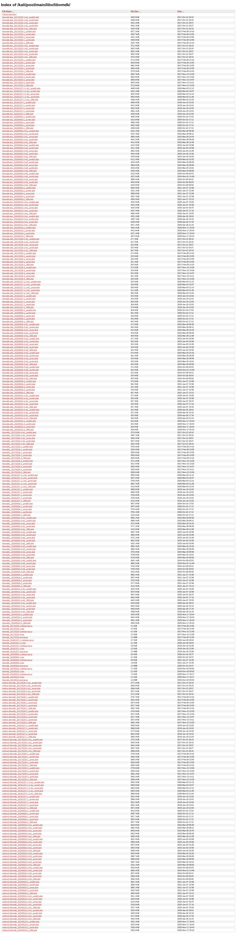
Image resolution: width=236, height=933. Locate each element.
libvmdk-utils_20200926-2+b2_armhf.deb (20, 347)
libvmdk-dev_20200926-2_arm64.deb (18, 191)
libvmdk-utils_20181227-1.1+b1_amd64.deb (21, 282)
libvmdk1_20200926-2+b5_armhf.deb (18, 569)
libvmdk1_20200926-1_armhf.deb (17, 512)
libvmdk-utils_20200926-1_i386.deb (18, 322)
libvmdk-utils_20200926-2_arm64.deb (18, 384)
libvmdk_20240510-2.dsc (13, 677)
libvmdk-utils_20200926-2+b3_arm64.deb (20, 356)
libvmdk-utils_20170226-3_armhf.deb (18, 276)
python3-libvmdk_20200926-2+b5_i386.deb (21, 879)
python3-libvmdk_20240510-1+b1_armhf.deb (22, 905)
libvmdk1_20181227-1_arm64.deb (17, 492)
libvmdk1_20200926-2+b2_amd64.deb (19, 532)
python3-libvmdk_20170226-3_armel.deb (20, 774)
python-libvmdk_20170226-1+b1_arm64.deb (21, 686)
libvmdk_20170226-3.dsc (13, 634)
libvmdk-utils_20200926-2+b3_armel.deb (20, 358)
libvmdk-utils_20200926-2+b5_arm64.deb (20, 370)
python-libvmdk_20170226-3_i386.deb (19, 723)
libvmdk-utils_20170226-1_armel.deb (18, 259)
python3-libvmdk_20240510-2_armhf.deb (20, 927)
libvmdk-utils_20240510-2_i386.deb (18, 430)
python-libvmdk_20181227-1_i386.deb (19, 737)
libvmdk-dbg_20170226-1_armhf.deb (18, 40)
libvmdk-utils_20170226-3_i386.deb (18, 279)
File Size (134, 11)
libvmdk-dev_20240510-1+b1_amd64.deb (20, 202)
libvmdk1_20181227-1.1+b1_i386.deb (19, 487)
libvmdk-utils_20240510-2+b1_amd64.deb (20, 410)
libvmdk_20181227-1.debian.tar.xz (17, 646)
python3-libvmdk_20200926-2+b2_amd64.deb (22, 839)
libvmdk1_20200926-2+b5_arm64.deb (19, 563)
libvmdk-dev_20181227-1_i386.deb (17, 114)
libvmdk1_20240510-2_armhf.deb (17, 620)
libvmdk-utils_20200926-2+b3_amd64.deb (20, 353)
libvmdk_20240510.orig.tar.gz (15, 680)
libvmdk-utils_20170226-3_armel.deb (18, 273)
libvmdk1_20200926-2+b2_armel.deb (18, 538)
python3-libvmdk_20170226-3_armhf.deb (20, 777)
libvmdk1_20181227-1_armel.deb (17, 495)
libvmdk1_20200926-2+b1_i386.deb (18, 529)
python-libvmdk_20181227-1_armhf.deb (19, 734)
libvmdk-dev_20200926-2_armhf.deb (18, 196)
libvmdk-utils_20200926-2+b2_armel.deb (20, 344)
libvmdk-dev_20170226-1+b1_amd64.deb (20, 46)
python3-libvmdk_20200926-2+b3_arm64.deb (22, 856)
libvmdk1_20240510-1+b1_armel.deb (18, 595)
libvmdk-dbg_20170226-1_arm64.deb (18, 34)
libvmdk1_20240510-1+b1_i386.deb (18, 600)
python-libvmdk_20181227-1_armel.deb (19, 731)
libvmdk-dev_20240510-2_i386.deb (17, 236)
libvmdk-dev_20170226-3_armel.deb (18, 80)
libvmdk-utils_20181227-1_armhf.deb (18, 304)
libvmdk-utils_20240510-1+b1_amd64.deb (20, 395)
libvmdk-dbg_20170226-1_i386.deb (17, 43)
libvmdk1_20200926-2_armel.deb (17, 580)
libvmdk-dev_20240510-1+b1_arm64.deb (20, 205)
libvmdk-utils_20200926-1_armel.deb (18, 316)
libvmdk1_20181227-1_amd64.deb (17, 489)
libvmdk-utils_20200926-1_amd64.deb (19, 310)
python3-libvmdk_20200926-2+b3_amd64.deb (22, 853)
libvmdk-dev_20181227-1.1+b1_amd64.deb (21, 88)
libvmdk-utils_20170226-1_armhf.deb (18, 262)
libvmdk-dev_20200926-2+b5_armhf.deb (20, 182)
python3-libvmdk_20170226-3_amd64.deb (20, 768)
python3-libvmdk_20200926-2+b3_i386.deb (21, 865)
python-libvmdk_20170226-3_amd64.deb (20, 711)
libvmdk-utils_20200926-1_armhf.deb (18, 319)
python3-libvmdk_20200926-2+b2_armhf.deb (22, 848)
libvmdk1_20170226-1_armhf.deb (17, 455)
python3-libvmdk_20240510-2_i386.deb (19, 930)
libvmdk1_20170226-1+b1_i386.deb (18, 444)
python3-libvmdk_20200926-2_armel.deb (20, 888)
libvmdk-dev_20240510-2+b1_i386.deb (19, 225)
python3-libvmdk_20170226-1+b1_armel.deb (22, 745)
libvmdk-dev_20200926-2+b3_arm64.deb (20, 162)
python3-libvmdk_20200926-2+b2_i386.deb (21, 851)
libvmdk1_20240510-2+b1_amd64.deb (19, 603)
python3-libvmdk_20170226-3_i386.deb (19, 779)
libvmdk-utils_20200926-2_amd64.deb (19, 381)
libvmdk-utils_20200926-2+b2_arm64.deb (20, 341)
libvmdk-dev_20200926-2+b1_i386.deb (19, 142)
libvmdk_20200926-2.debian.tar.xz (17, 660)
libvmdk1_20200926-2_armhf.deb (17, 583)
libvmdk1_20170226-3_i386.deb (16, 472)
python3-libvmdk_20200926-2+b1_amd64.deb (22, 825)
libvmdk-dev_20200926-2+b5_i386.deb (19, 185)
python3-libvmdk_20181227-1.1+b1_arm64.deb (23, 785)
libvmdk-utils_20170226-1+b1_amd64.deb (20, 239)
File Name (7, 11)
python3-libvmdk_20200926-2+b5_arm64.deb (22, 870)
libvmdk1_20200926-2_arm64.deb (17, 578)
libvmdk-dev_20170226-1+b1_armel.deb (20, 51)
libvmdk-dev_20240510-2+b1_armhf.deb (20, 222)
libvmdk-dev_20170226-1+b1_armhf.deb (20, 54)
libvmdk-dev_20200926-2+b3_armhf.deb (20, 168)
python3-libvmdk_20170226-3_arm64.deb (20, 771)
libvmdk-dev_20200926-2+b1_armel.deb (20, 137)
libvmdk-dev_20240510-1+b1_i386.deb (19, 213)
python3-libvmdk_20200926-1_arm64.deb (20, 814)
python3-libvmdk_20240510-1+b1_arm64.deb (22, 899)
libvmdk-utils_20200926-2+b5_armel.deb (20, 373)
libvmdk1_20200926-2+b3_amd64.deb (19, 546)
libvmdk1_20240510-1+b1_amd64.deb (19, 589)
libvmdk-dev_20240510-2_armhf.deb (18, 233)
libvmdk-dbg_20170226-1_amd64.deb (19, 31)
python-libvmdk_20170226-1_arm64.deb (20, 700)
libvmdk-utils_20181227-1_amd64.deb (19, 296)
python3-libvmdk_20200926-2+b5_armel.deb (22, 873)
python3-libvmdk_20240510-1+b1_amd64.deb (22, 896)
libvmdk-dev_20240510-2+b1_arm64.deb (20, 219)
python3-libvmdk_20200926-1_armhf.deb (20, 819)
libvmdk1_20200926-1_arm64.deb (17, 506)
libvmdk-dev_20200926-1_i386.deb (17, 128)
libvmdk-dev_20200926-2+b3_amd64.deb (20, 159)
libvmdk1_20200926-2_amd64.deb (17, 575)
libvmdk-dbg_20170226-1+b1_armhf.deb (20, 26)
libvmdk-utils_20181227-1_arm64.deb (18, 299)
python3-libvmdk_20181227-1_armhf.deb (20, 805)
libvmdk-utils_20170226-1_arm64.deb (18, 256)
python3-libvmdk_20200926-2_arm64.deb (20, 885)
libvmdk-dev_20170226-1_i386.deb (17, 71)
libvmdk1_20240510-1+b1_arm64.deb (19, 592)
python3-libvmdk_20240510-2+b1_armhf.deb (22, 916)
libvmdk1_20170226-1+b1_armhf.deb (18, 441)
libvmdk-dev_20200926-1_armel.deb (18, 122)
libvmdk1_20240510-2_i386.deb (16, 623)
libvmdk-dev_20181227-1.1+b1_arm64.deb (21, 91)
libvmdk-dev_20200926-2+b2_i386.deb (19, 157)
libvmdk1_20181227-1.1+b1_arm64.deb (19, 478)
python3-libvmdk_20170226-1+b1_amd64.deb (22, 740)
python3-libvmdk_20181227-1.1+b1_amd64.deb (23, 782)
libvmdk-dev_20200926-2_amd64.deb (19, 188)
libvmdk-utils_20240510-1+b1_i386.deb (19, 407)
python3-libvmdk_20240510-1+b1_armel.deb (22, 902)
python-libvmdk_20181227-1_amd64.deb (20, 725)
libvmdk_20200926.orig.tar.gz (15, 666)
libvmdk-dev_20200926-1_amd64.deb (19, 117)
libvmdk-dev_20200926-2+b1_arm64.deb (20, 134)
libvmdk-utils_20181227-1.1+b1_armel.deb (21, 287)
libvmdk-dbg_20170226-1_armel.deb (18, 37)
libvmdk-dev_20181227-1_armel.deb (18, 108)
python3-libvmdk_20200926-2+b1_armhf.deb (22, 834)
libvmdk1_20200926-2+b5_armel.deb (18, 566)
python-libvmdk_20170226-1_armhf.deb (19, 705)
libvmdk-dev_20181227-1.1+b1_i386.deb (20, 100)
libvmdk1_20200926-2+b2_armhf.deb (18, 540)
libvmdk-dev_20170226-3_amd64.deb (19, 74)
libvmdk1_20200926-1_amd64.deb (17, 504)
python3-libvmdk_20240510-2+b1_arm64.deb (22, 913)
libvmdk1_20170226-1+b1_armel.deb (18, 438)
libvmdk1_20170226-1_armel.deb (17, 452)
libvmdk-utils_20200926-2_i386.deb (18, 393)
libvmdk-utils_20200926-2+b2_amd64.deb (20, 339)
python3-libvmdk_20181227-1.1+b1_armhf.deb (22, 791)
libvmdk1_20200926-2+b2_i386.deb (18, 543)
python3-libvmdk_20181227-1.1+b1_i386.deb (22, 794)
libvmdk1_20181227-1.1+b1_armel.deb (19, 481)
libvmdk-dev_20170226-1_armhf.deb (18, 68)
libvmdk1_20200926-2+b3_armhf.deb (18, 555)
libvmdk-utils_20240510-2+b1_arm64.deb (20, 413)
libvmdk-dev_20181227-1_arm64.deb (18, 105)
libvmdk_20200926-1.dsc (13, 657)
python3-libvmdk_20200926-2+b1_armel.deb (22, 831)
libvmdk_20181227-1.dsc (13, 649)
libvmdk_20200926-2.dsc (13, 663)
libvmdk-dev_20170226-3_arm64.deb (18, 77)
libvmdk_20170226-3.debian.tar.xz (17, 632)
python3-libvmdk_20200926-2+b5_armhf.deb (22, 876)
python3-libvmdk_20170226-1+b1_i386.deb (21, 751)
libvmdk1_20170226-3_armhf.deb (17, 469)
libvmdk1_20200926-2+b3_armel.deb (18, 552)
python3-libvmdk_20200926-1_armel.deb (20, 816)
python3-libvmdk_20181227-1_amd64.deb (20, 796)
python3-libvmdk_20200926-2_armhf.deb (20, 890)
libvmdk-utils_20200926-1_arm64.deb (18, 313)
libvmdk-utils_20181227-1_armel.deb (18, 302)
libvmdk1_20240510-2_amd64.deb (17, 614)
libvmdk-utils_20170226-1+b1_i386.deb (19, 250)
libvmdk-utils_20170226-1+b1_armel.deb (20, 245)
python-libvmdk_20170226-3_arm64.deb (20, 714)
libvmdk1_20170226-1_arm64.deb (17, 449)
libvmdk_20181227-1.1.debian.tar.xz (18, 640)
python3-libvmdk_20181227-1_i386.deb (19, 808)
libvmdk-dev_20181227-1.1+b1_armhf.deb (20, 97)
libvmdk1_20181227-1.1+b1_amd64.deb (20, 475)
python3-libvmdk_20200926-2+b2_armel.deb (22, 845)
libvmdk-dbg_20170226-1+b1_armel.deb (20, 23)
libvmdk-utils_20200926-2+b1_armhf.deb (20, 333)
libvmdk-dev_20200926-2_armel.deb (18, 193)
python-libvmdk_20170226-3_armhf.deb (19, 720)
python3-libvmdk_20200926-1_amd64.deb (20, 811)
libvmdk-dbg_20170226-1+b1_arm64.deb (20, 20)
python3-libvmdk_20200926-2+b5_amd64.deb (22, 868)
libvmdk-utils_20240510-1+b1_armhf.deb (20, 404)
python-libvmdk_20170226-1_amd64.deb (20, 697)
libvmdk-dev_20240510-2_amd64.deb (19, 228)
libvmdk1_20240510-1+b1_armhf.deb (18, 597)
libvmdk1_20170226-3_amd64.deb (17, 461)
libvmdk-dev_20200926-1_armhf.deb (18, 125)
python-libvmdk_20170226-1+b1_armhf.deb (21, 691)
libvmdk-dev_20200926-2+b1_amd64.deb (20, 131)
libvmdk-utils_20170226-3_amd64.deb (19, 267)
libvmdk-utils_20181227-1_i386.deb (18, 307)
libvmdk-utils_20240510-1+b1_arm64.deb (20, 398)
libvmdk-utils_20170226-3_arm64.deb (18, 270)
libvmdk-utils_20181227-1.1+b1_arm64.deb (21, 284)
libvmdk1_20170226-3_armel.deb (17, 467)
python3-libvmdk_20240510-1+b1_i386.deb (21, 908)
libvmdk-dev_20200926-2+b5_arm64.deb (20, 176)
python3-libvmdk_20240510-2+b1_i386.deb (21, 919)
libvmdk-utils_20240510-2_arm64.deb (18, 424)
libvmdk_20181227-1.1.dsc (14, 643)
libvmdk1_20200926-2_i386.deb (16, 586)
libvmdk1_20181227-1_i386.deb (16, 501)
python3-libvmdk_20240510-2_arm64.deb (20, 925)
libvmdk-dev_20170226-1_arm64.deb (18, 63)
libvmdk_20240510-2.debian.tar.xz (17, 674)
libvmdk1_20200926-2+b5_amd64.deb (19, 560)
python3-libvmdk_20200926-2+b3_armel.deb (22, 859)
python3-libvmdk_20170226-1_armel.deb (20, 760)
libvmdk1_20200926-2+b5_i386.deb (18, 572)
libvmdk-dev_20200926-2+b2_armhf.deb (20, 154)
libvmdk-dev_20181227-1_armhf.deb (18, 111)
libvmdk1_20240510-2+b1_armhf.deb (18, 609)
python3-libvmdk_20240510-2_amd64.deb (20, 922)
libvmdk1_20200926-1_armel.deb (17, 509)
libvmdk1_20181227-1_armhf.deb (17, 498)
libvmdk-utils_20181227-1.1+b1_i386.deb (20, 293)
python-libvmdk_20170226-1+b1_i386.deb (20, 694)
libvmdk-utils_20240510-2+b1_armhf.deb (20, 415)
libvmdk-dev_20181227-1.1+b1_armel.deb (20, 94)
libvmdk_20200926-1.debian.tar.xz (17, 654)
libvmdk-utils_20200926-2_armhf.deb (18, 390)
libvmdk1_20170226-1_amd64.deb (17, 447)
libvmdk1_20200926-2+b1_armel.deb (18, 523)
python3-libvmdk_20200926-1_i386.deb (19, 822)
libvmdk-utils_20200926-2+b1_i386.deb (19, 336)
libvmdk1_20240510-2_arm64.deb (17, 617)
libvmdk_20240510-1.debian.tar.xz (17, 669)
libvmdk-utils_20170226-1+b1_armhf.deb (20, 248)
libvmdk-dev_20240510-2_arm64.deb (18, 231)
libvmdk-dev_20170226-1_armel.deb (18, 66)
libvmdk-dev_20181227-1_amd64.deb (19, 102)
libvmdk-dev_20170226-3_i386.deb (17, 85)
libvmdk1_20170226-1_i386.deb (16, 458)
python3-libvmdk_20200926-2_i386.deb (19, 893)
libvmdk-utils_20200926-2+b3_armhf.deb (20, 361)
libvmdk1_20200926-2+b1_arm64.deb (19, 521)
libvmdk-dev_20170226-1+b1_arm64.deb (20, 48)
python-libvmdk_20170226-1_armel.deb (19, 703)
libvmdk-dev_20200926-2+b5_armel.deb (20, 179)
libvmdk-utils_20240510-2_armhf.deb (18, 427)
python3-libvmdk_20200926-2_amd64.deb (20, 882)
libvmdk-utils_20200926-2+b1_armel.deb (20, 330)
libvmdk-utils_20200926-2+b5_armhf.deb (20, 376)
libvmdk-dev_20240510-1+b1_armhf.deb (20, 211)
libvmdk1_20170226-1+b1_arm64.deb (19, 435)
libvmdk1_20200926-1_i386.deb (16, 515)
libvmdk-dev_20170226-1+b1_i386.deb (19, 57)
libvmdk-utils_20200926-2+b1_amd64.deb (20, 324)
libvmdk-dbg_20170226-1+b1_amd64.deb (20, 17)
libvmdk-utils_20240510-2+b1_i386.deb (19, 418)
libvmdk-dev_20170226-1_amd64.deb (19, 60)
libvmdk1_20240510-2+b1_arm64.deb (19, 606)
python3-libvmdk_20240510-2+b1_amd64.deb (22, 910)
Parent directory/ (9, 14)
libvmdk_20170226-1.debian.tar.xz (17, 626)
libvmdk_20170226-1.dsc (13, 629)
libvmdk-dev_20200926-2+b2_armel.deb (20, 151)
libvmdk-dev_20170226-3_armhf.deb (18, 83)
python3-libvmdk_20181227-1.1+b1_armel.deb (22, 788)
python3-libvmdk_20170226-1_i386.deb (19, 765)
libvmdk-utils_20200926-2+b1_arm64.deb (20, 327)
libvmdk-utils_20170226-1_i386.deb (18, 265)
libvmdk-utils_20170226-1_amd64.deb (19, 253)
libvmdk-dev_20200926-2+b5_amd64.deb (20, 174)
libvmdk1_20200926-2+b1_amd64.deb (19, 518)
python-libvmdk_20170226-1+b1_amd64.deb (22, 683)
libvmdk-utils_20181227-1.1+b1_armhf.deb (21, 290)
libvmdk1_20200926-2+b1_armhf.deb (18, 526)
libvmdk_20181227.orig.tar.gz (15, 651)
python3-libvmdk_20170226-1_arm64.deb (20, 757)
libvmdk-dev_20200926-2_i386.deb (17, 199)
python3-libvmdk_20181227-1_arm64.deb (20, 799)
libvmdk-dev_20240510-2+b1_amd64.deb (20, 216)
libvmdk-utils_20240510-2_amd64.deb (19, 421)
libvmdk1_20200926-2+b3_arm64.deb (19, 549)
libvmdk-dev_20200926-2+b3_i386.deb (19, 171)
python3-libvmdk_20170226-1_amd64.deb (20, 754)
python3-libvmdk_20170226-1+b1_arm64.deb (22, 743)
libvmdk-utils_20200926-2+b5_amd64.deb (20, 367)
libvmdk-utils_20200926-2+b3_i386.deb (19, 364)
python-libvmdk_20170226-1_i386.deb (19, 708)
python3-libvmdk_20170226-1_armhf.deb (20, 762)
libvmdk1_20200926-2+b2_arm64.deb (19, 535)
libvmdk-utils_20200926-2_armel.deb (18, 387)
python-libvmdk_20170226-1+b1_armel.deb (21, 688)
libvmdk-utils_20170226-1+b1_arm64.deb (20, 242)
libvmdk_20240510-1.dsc (13, 671)
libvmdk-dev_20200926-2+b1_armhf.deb (20, 139)
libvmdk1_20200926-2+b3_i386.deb (18, 558)
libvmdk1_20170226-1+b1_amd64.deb (19, 432)
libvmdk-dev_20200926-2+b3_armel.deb (20, 165)
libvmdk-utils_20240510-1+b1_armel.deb (20, 401)
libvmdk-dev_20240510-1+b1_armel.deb (20, 208)
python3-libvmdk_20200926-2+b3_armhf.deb (22, 862)
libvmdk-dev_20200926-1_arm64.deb (18, 120)
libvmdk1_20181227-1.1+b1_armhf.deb (19, 484)
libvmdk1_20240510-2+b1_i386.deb (18, 612)
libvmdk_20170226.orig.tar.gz (15, 637)
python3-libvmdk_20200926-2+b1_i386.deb (21, 836)
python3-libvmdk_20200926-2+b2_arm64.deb (22, 842)
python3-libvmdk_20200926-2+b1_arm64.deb (22, 828)
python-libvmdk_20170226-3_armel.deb (19, 717)
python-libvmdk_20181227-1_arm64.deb (20, 728)
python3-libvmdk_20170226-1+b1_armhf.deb (22, 748)
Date (179, 11)
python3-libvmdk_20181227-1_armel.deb (20, 802)
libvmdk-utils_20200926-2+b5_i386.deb (19, 378)
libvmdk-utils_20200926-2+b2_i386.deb (19, 350)
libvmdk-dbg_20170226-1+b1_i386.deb (19, 29)
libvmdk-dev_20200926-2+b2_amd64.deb (20, 145)
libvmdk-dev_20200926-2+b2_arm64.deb (20, 148)
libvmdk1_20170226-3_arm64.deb (17, 464)
